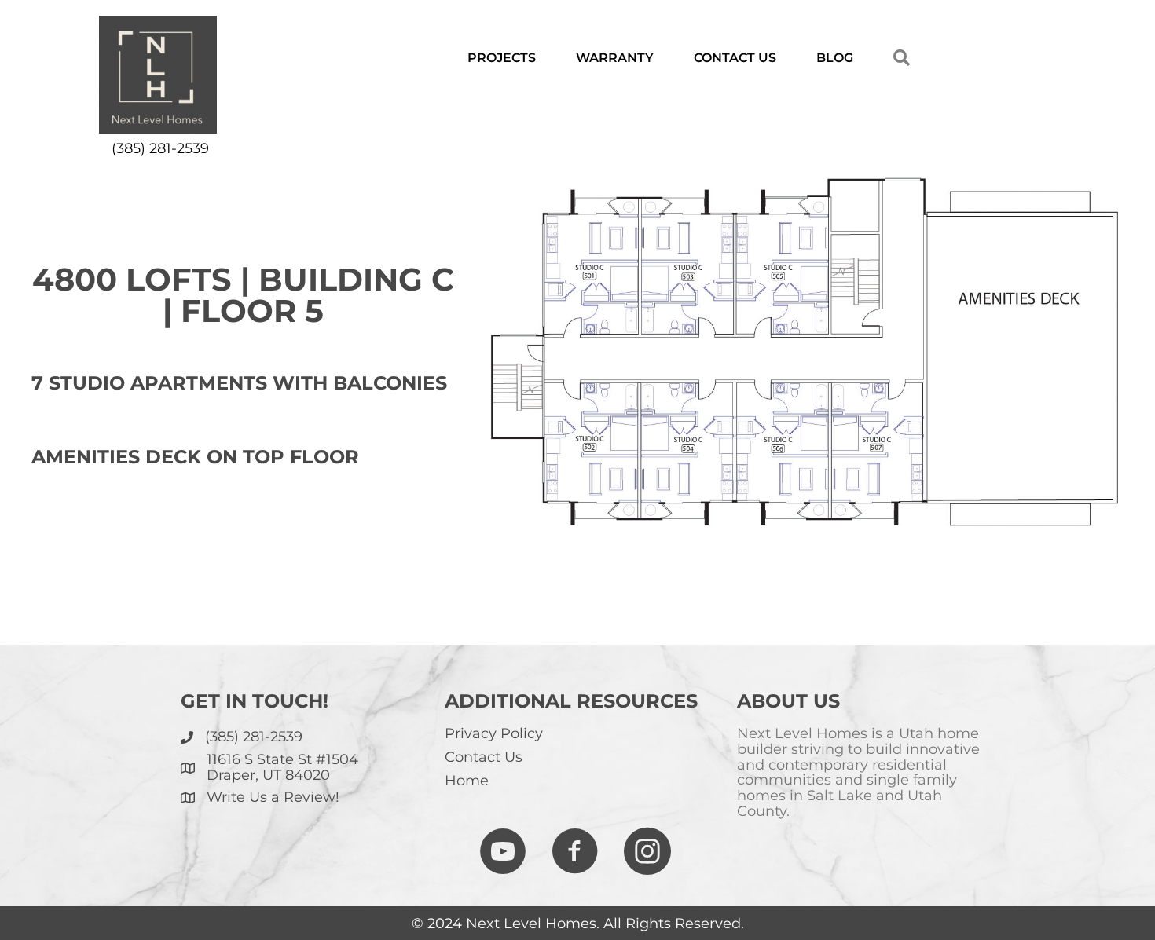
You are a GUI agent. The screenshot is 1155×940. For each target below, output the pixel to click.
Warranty (615, 57)
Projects (502, 57)
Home (467, 780)
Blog (834, 57)
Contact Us (735, 57)
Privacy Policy (494, 733)
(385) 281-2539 (160, 148)
